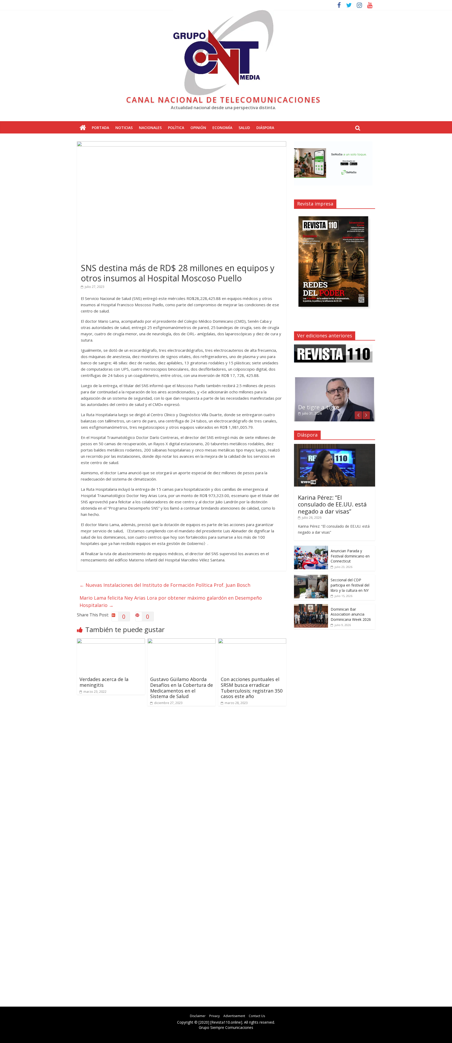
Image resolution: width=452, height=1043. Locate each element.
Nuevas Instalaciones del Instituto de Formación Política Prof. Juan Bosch (165, 585)
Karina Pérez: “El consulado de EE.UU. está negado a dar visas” (332, 504)
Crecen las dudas (321, 407)
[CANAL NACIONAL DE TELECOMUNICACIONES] (83, 127)
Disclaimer (198, 1016)
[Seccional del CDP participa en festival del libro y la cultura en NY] (311, 577)
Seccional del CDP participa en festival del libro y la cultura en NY (350, 585)
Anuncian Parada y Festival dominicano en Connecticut (350, 556)
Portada (100, 127)
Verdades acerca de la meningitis (104, 682)
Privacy (214, 1016)
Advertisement (234, 1016)
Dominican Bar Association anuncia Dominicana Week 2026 (351, 614)
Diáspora (265, 127)
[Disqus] (181, 784)
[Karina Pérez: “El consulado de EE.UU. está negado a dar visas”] (334, 446)
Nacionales (150, 127)
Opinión (198, 127)
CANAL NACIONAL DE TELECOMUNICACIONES (223, 99)
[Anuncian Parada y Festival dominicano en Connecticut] (311, 548)
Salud (244, 127)
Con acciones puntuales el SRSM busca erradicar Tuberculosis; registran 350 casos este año (251, 687)
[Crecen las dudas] (334, 379)
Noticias (124, 127)
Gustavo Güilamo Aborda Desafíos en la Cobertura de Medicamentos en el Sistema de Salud (181, 687)
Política (176, 127)
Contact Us (257, 1016)
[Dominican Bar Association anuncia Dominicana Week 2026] (311, 606)
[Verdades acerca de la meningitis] (111, 641)
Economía (222, 127)
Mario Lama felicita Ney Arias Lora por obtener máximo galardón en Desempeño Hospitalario (171, 602)
